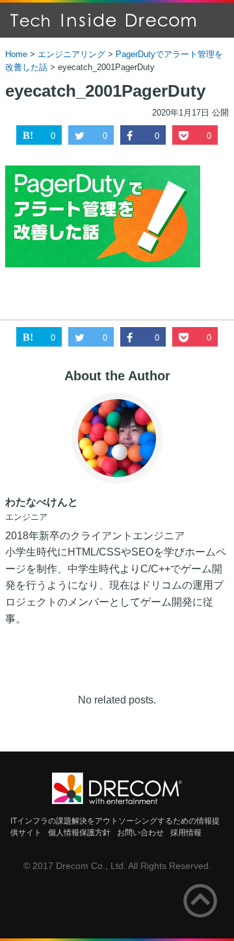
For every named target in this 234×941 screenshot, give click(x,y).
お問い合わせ (140, 832)
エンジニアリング (71, 54)
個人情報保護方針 (79, 832)
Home (16, 54)
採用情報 (186, 832)
